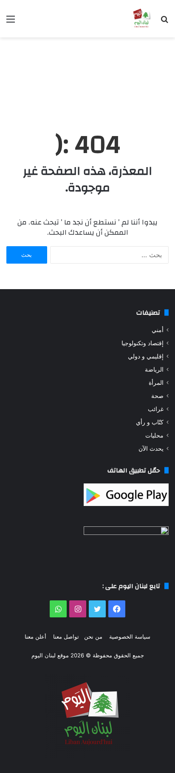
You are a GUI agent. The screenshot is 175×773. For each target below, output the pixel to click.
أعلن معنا (35, 636)
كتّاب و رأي (150, 422)
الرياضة (154, 369)
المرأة (156, 382)
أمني (158, 330)
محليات (154, 435)
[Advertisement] (87, 76)
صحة (157, 395)
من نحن (93, 636)
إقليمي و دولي (146, 356)
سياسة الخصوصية (129, 636)
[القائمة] (10, 21)
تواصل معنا (66, 636)
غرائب (156, 409)
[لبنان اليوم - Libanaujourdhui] (141, 18)
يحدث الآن (151, 448)
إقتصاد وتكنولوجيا (142, 343)
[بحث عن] (164, 21)
